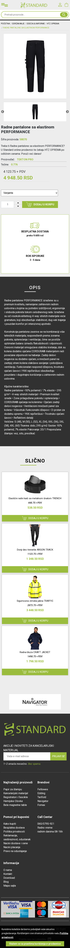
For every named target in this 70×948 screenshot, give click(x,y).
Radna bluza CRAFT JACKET (35, 652)
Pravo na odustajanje (15, 851)
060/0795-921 (45, 823)
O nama (7, 870)
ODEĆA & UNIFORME (36, 23)
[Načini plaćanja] (27, 905)
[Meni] (4, 5)
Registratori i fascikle (15, 797)
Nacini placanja (11, 847)
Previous (2, 111)
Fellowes (42, 789)
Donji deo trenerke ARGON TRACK (35, 549)
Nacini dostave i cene (15, 843)
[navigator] (35, 702)
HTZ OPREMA (53, 23)
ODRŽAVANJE (18, 23)
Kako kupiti (9, 823)
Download (9, 877)
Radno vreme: (45, 827)
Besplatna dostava (14, 827)
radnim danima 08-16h (50, 831)
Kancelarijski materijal (15, 793)
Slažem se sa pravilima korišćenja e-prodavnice (35, 943)
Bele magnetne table (15, 805)
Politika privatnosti (14, 831)
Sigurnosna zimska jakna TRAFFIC (35, 600)
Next (67, 111)
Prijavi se (58, 756)
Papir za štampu (12, 789)
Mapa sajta (9, 885)
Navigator (42, 801)
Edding (41, 793)
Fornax (41, 805)
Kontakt (7, 873)
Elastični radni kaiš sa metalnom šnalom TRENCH (35, 498)
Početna (5, 23)
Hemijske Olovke (13, 801)
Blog (6, 881)
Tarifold (41, 797)
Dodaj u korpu (44, 204)
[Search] (64, 14)
